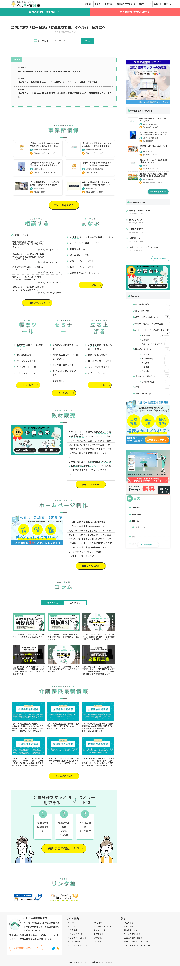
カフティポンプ (135, 219)
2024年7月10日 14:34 (54, 272)
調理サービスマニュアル (81, 261)
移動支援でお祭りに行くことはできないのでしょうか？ (28, 268)
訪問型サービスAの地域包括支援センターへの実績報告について (27, 278)
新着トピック (141, 527)
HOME (72, 922)
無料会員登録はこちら (64, 848)
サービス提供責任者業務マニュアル (96, 237)
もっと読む (90, 285)
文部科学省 (128, 926)
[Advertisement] (148, 39)
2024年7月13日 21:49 (54, 262)
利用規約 (98, 922)
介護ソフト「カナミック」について (144, 247)
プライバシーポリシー (79, 945)
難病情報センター (131, 930)
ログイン (73, 926)
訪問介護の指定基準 (97, 355)
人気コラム (75, 603)
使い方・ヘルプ (100, 930)
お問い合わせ (75, 941)
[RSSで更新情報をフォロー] (58, 948)
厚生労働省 (128, 922)
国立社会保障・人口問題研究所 (137, 945)
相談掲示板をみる (37, 302)
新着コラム (52, 603)
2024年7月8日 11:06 (53, 293)
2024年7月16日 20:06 (54, 250)
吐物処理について (136, 229)
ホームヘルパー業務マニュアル (85, 243)
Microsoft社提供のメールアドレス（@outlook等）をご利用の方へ (50, 71)
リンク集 (98, 941)
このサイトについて (78, 937)
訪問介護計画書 (24, 355)
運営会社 (98, 937)
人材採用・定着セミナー (64, 365)
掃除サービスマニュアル (81, 267)
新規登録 (73, 930)
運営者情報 (98, 934)
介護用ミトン (134, 238)
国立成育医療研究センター (135, 937)
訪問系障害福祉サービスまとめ (85, 273)
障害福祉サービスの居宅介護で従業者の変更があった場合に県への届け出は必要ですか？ (28, 257)
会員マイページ (76, 934)
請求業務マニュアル (79, 255)
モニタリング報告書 (26, 361)
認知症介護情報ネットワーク (136, 941)
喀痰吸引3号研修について (139, 210)
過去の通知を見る (63, 776)
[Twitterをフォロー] (53, 948)
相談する (135, 521)
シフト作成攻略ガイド (98, 367)
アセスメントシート (26, 373)
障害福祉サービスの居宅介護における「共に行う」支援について (28, 288)
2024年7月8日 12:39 (53, 282)
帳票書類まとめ (77, 249)
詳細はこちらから (90, 484)
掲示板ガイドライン (102, 926)
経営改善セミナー (60, 381)
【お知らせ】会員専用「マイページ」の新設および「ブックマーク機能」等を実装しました (61, 82)
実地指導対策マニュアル (99, 361)
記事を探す (136, 507)
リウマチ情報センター (133, 934)
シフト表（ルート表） (27, 367)
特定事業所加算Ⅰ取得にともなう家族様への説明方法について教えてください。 (28, 244)
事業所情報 (136, 514)
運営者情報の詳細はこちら (26, 948)
